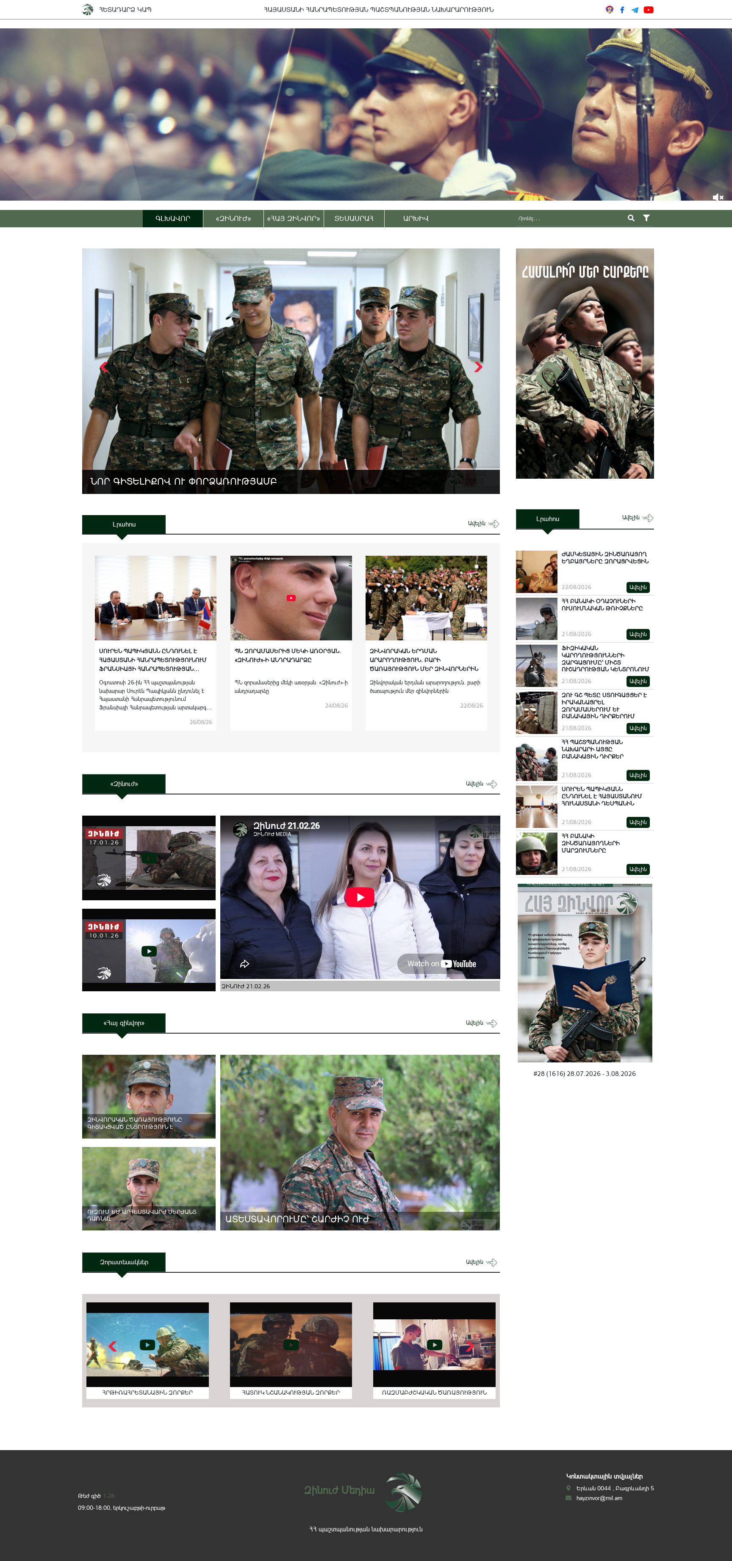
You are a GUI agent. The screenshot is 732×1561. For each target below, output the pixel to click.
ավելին (477, 523)
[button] (477, 367)
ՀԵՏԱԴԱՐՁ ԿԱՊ (125, 10)
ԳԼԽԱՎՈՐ (172, 218)
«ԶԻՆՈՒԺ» (233, 218)
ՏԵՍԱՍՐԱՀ (354, 218)
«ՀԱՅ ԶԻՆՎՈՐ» (293, 218)
